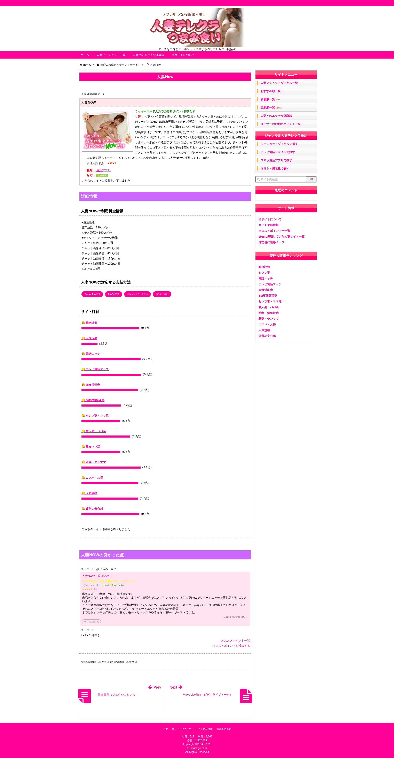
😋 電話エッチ (90, 353)
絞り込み (103, 575)
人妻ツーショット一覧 (111, 54)
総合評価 (264, 266)
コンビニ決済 (162, 294)
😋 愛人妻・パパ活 (93, 431)
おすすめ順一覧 (271, 91)
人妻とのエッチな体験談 (148, 54)
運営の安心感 (267, 336)
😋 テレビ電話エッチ (95, 369)
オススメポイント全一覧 (274, 230)
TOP (165, 729)
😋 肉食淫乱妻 (90, 384)
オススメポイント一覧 (235, 640)
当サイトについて (183, 54)
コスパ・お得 (267, 324)
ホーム (85, 54)
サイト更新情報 (269, 225)
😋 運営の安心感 (92, 508)
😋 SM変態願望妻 (92, 400)
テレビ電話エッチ (270, 284)
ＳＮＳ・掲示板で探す (275, 168)
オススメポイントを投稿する (231, 645)
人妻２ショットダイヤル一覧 (279, 82)
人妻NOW (88, 575)
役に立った (91, 621)
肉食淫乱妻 (266, 289)
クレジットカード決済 (137, 294)
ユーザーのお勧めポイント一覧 (281, 123)
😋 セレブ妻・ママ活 (95, 415)
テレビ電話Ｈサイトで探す (278, 152)
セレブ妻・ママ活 (270, 301)
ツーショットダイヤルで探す (279, 143)
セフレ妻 (264, 272)
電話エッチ (266, 278)
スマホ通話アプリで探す (276, 160)
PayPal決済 (113, 294)
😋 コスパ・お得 (92, 477)
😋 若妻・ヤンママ (93, 462)
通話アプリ (103, 170)
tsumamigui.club (197, 748)
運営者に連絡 (223, 729)
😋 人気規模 (89, 493)
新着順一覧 (270, 99)
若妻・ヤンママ (269, 318)
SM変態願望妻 (268, 295)
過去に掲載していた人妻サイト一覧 (282, 236)
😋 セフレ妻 (89, 338)
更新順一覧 (272, 107)
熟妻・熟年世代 (269, 312)
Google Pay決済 (92, 294)
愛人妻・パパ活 (269, 307)
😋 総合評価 (89, 322)
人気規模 (264, 330)
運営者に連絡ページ (271, 242)
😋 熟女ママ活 (90, 446)
